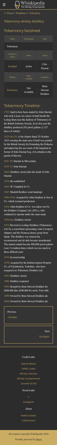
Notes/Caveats (28, 415)
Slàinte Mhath (28, 363)
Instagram (28, 401)
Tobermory (12, 90)
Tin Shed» (44, 336)
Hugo (39, 439)
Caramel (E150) (28, 383)
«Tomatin (12, 317)
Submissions (28, 420)
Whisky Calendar (28, 373)
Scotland (12, 66)
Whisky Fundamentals (28, 378)
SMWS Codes (28, 368)
